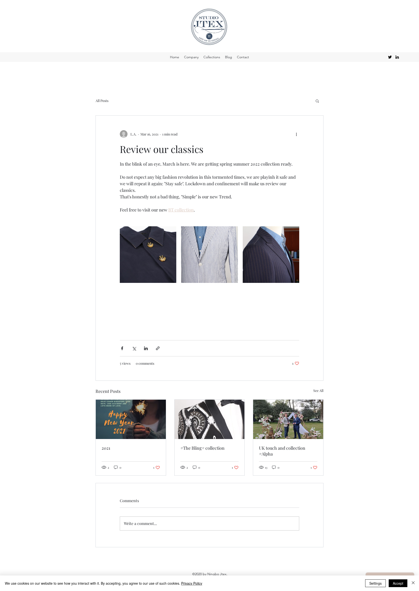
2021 (106, 448)
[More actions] (296, 134)
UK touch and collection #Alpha (282, 451)
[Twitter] (389, 57)
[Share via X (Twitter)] (134, 348)
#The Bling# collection (202, 448)
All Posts (102, 100)
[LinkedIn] (397, 57)
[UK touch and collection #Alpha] (288, 419)
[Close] (413, 583)
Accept (398, 583)
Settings (375, 583)
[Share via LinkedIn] (146, 348)
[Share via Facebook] (122, 348)
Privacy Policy (191, 583)
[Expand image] (148, 254)
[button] (317, 101)
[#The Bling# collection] (210, 419)
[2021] (131, 419)
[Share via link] (157, 348)
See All (318, 390)
